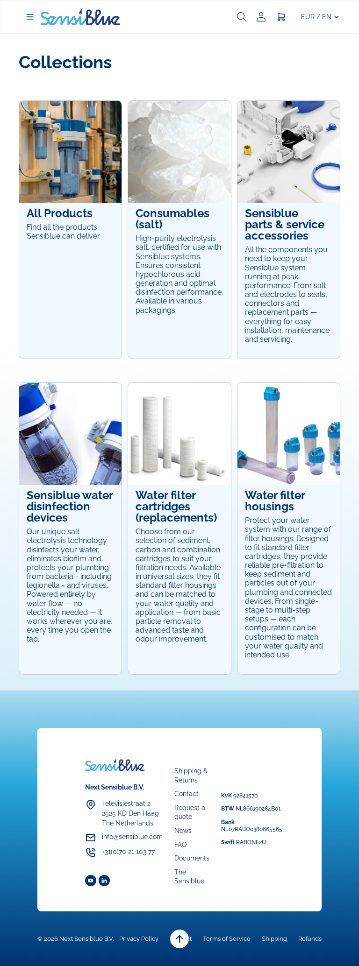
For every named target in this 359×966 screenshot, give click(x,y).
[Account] (261, 17)
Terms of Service (227, 938)
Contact (186, 793)
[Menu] (30, 17)
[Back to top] (179, 939)
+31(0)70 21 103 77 (128, 851)
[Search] (241, 17)
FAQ (180, 844)
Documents (191, 858)
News (183, 830)
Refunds (310, 938)
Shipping (274, 938)
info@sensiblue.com (132, 836)
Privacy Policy (138, 938)
